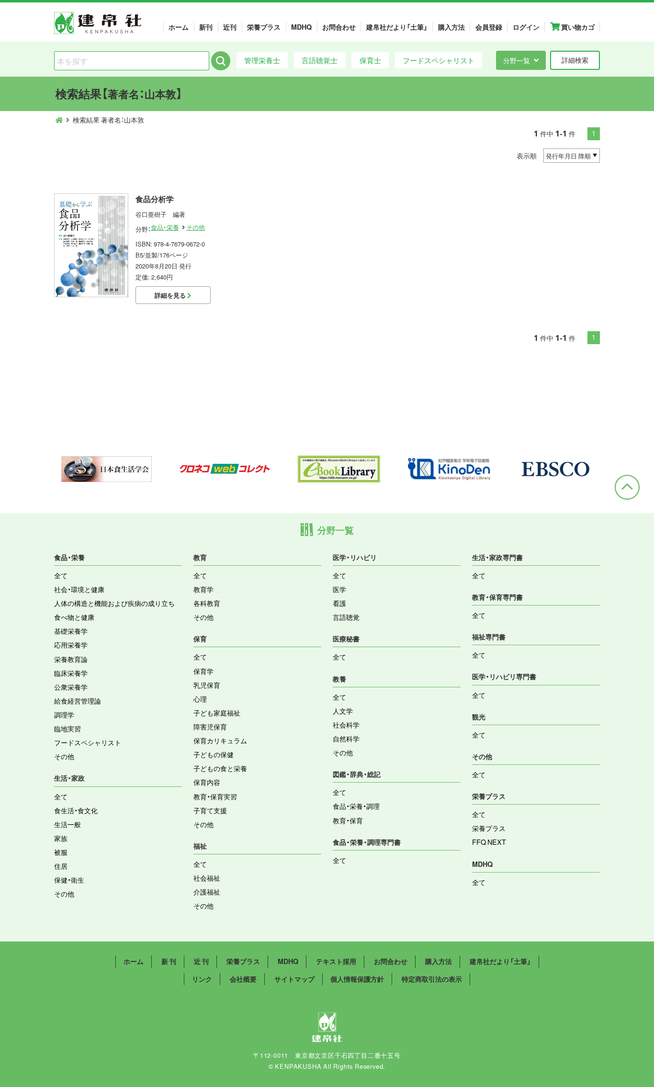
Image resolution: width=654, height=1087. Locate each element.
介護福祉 (206, 891)
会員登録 (488, 27)
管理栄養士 (262, 60)
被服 (61, 852)
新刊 (206, 27)
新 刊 (168, 961)
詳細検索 (575, 60)
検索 (220, 60)
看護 (339, 603)
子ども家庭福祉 (216, 712)
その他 (195, 227)
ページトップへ (627, 487)
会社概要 (243, 979)
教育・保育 (348, 820)
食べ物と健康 (74, 617)
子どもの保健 (213, 754)
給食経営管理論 (77, 700)
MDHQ (301, 27)
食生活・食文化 (76, 810)
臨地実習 (67, 728)
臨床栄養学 (71, 673)
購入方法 (451, 27)
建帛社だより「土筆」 (397, 27)
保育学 (203, 671)
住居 (61, 866)
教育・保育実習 (215, 796)
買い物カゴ (577, 27)
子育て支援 (210, 810)
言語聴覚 (346, 617)
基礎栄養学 (71, 631)
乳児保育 (206, 685)
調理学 (64, 714)
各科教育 (206, 603)
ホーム (179, 27)
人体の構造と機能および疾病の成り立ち (114, 603)
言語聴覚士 (320, 60)
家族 (61, 838)
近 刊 (201, 961)
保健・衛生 (69, 879)
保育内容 (206, 782)
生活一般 (67, 824)
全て (61, 575)
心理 (200, 699)
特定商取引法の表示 (432, 979)
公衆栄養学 (71, 687)
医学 (339, 589)
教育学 (203, 589)
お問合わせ (339, 27)
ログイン (526, 27)
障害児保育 (210, 726)
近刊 (230, 27)
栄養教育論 (71, 659)
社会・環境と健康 (79, 589)
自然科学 (346, 738)
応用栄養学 (71, 644)
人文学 (343, 711)
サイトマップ (294, 979)
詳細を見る (171, 295)
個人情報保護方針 (357, 979)
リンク (202, 979)
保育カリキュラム (220, 740)
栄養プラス (264, 27)
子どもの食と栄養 (220, 768)
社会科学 (346, 724)
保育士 (370, 60)
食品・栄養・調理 (356, 806)
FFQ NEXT (489, 842)
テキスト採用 (336, 961)
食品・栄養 (165, 227)
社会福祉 (206, 878)
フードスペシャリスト (438, 60)
